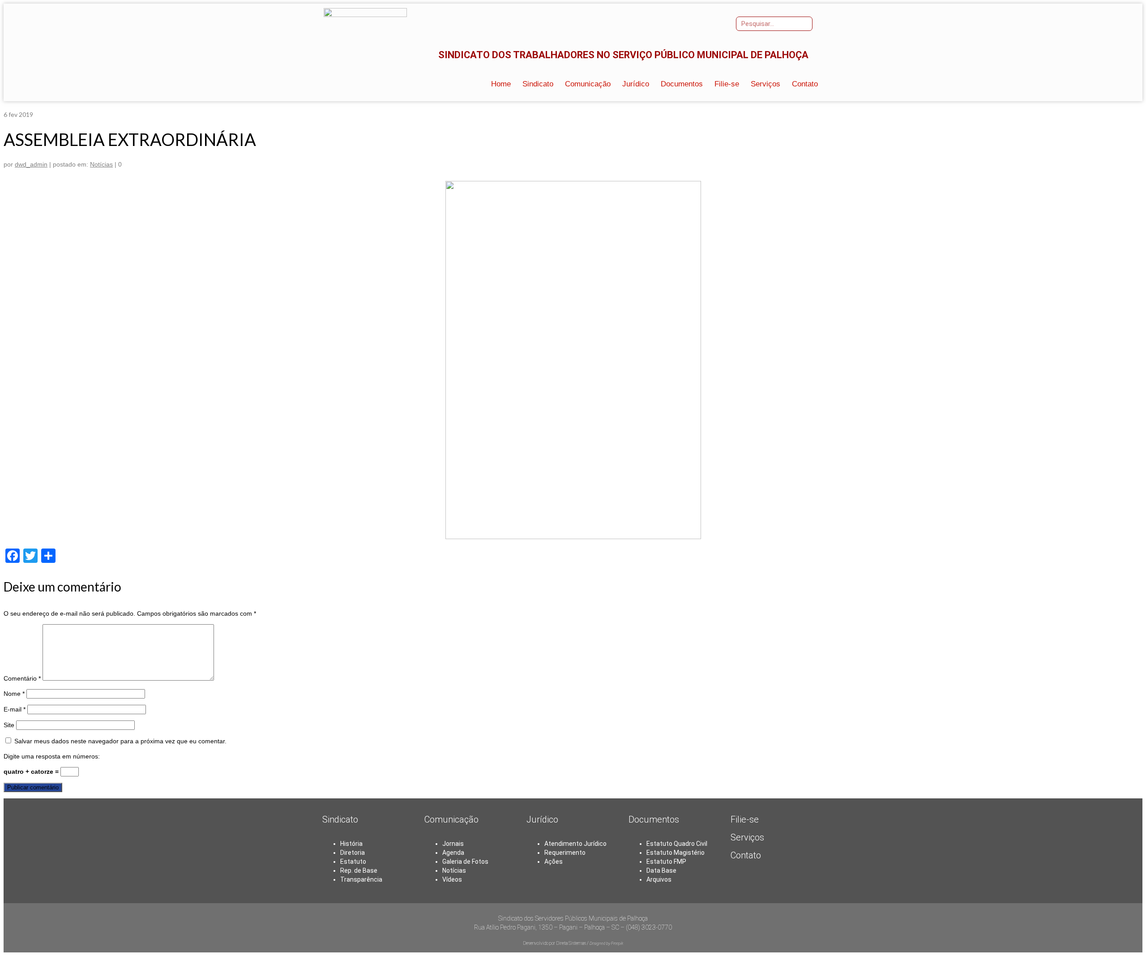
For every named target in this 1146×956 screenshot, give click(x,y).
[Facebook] (694, 23)
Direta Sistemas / (573, 943)
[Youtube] (720, 23)
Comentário (22, 678)
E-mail (15, 709)
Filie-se (745, 819)
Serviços (747, 837)
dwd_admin (31, 164)
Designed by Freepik (606, 943)
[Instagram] (707, 23)
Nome (14, 693)
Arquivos (658, 879)
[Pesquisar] (805, 23)
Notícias (101, 164)
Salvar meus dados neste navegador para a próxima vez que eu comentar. (120, 741)
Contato (746, 855)
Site (9, 725)
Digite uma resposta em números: (52, 756)
